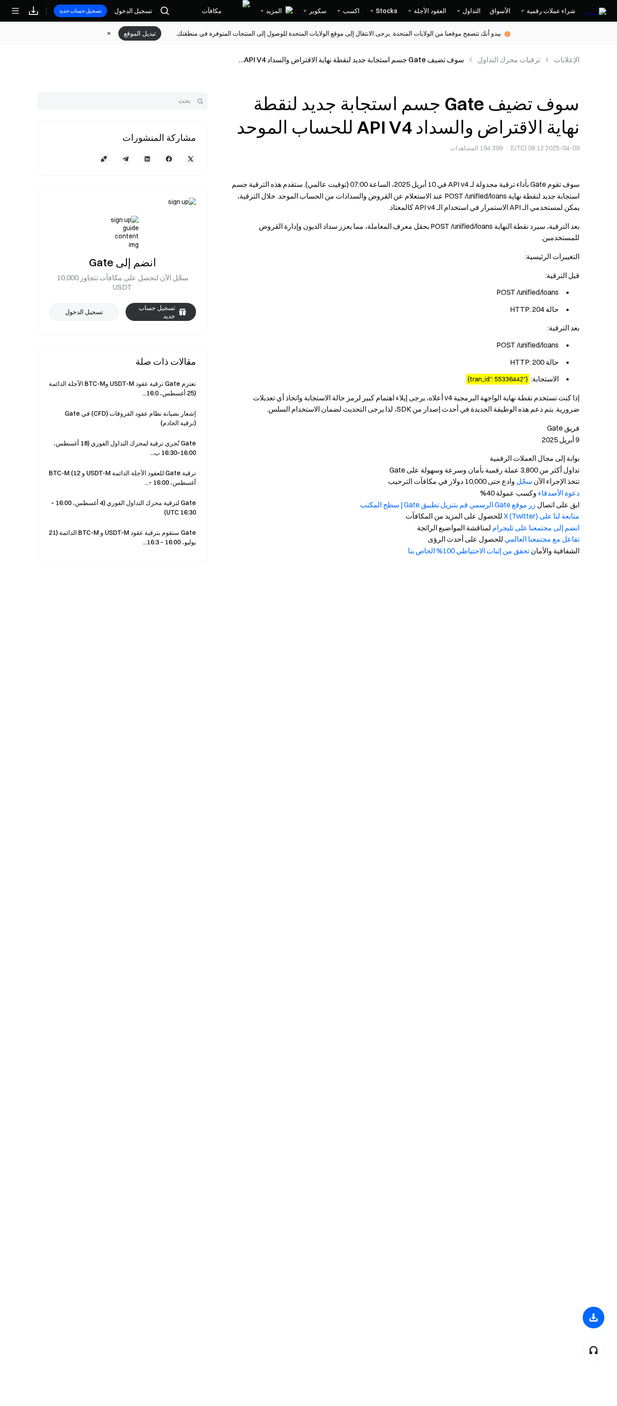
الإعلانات (567, 59)
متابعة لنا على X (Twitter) (542, 515)
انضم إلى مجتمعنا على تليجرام (536, 527)
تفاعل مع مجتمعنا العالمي (542, 538)
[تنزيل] (593, 1317)
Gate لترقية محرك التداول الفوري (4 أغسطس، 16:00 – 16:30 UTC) (123, 507)
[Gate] (595, 10)
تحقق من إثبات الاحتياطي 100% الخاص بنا (468, 550)
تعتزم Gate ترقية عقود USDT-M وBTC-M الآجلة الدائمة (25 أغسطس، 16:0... (122, 388)
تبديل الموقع (140, 33)
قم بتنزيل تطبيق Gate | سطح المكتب (414, 504)
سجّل (524, 481)
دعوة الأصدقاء (559, 492)
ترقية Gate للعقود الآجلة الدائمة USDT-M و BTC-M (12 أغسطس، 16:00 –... (122, 478)
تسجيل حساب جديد (80, 10)
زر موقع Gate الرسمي (502, 504)
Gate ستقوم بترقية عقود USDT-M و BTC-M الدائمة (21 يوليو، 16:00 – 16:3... (122, 537)
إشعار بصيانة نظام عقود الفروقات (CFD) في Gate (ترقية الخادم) (130, 418)
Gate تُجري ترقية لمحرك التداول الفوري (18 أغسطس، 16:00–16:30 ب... (124, 448)
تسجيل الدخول (133, 10)
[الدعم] (593, 1350)
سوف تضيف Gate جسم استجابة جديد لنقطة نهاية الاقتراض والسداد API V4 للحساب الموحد (354, 60)
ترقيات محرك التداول (508, 59)
